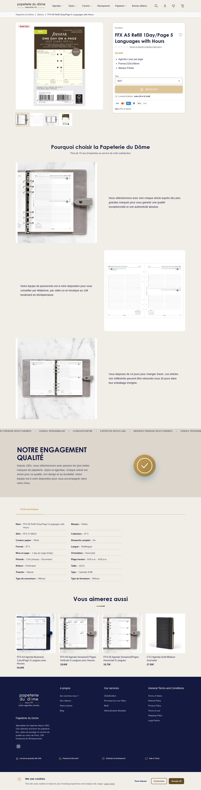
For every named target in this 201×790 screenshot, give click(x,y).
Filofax (119, 28)
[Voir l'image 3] (51, 119)
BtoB (106, 705)
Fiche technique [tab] (29, 509)
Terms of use (154, 710)
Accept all (176, 781)
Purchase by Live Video (115, 700)
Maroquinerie (103, 6)
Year (117, 76)
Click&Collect (110, 696)
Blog (62, 710)
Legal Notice (154, 720)
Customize (159, 781)
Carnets (86, 6)
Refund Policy (154, 700)
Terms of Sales (155, 696)
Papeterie (119, 6)
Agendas (56, 6)
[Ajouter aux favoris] (180, 35)
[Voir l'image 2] (36, 119)
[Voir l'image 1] (22, 119)
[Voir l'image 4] (65, 119)
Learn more (109, 784)
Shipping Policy (155, 715)
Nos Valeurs (65, 700)
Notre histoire (66, 705)
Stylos (71, 6)
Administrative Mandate (115, 710)
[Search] (156, 6)
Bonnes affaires (139, 6)
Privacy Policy (154, 705)
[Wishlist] (174, 6)
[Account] (165, 6)
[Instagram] (18, 746)
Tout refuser (140, 781)
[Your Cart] (182, 6)
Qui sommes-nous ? (69, 696)
